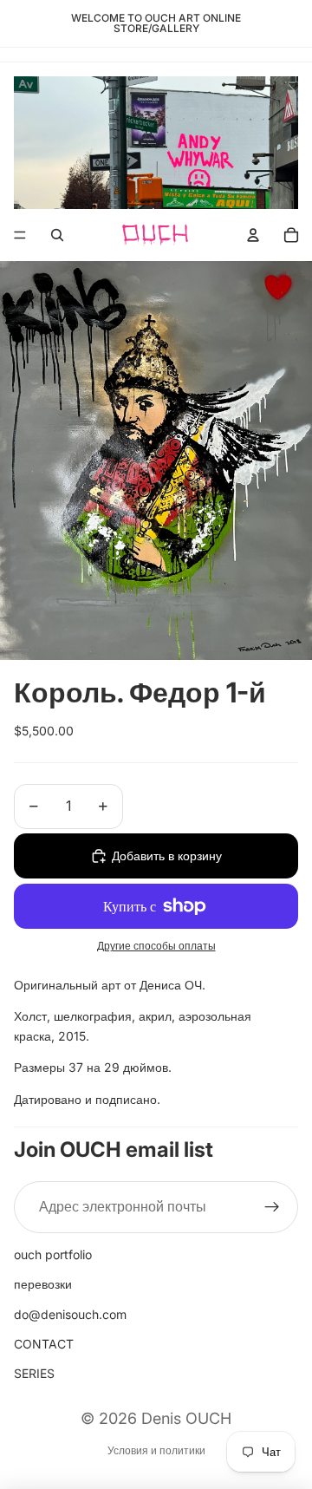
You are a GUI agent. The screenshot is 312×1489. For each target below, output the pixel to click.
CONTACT (44, 1343)
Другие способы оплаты (156, 946)
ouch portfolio (53, 1254)
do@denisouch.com (70, 1314)
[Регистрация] (272, 1207)
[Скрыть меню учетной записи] (253, 235)
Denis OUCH (186, 1418)
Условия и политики (156, 1450)
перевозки (43, 1284)
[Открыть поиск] (57, 235)
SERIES (34, 1373)
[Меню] (20, 236)
